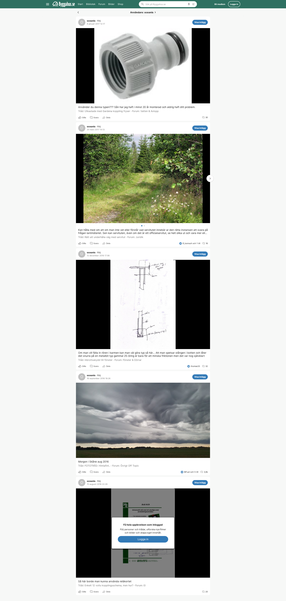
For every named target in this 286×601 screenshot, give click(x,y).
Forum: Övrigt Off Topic (125, 465)
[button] (210, 178)
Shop (120, 4)
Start (80, 4)
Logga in (143, 539)
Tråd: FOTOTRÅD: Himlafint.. (94, 465)
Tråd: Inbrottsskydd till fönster (95, 359)
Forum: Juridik (135, 237)
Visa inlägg (200, 22)
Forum (101, 4)
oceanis (91, 20)
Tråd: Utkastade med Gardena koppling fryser (104, 111)
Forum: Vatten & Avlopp (145, 111)
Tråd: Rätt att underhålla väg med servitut (101, 237)
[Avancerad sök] (193, 4)
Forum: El (140, 585)
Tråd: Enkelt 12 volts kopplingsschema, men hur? (105, 585)
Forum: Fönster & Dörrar (128, 359)
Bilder (111, 4)
